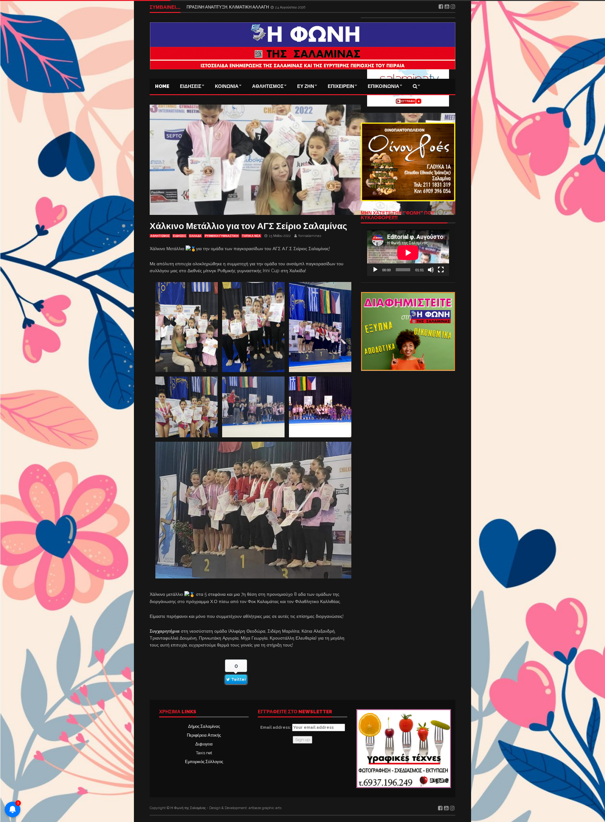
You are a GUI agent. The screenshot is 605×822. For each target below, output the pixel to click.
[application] (408, 253)
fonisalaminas (309, 236)
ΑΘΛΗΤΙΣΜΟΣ (268, 86)
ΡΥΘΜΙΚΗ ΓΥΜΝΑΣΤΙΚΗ (222, 236)
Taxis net (204, 752)
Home (162, 86)
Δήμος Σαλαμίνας (204, 726)
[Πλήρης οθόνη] (441, 270)
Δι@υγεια (204, 744)
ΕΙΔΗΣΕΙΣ (190, 86)
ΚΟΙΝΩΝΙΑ (227, 86)
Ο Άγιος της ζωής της (206, 7)
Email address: (276, 727)
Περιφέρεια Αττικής (204, 735)
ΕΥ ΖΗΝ (305, 86)
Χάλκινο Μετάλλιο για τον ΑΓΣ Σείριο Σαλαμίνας (248, 226)
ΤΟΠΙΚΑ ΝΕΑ (251, 236)
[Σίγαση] (431, 270)
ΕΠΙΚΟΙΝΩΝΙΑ (383, 86)
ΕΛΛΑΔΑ (195, 236)
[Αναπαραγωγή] (375, 270)
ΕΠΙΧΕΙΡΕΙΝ (341, 86)
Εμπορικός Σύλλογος (204, 761)
